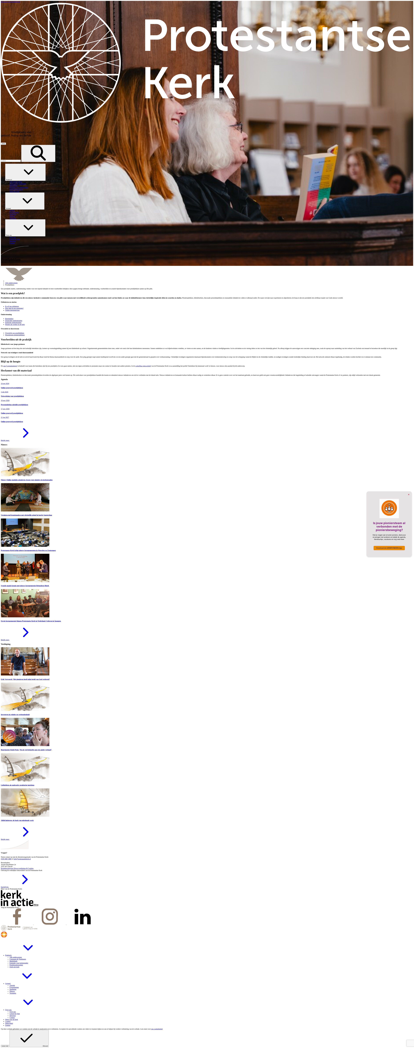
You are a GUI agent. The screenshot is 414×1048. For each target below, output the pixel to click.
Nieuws (12, 991)
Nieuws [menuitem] (12, 216)
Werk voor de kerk (11, 1019)
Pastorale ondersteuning (13, 322)
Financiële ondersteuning (13, 321)
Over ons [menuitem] (12, 237)
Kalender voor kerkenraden (18, 963)
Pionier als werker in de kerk (15, 324)
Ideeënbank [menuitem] (13, 186)
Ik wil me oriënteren (12, 306)
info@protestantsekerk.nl (22, 859)
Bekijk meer (5, 440)
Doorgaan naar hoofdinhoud (10, 2)
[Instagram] (50, 924)
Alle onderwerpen (11, 283)
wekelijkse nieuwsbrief (143, 366)
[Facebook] (17, 924)
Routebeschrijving (7, 868)
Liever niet (5, 1046)
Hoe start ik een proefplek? (14, 308)
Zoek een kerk (14, 967)
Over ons (9, 235)
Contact (12, 1017)
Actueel (8, 208)
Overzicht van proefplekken (14, 333)
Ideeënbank (13, 961)
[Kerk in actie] (17, 905)
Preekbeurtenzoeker (16, 965)
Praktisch (9, 179)
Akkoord (45, 1046)
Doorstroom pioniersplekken (15, 335)
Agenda (12, 985)
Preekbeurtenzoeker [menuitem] (16, 189)
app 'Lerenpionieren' (10, 366)
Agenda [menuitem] (12, 210)
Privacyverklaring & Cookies (24, 868)
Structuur (12, 1016)
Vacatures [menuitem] (12, 218)
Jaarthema (12, 989)
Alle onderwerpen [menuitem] (15, 182)
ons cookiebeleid (157, 1029)
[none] (209, 178)
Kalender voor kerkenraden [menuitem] (18, 187)
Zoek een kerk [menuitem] (14, 191)
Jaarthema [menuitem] (12, 214)
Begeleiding (9, 319)
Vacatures (12, 993)
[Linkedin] (82, 924)
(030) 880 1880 (6, 859)
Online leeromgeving (12, 310)
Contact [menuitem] (12, 243)
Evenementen (14, 987)
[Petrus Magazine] (36, 905)
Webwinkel (9, 1023)
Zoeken (7, 1025)
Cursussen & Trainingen (17, 959)
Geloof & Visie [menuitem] (14, 239)
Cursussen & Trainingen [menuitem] (17, 184)
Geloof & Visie (14, 1014)
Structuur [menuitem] (12, 241)
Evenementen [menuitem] (14, 212)
